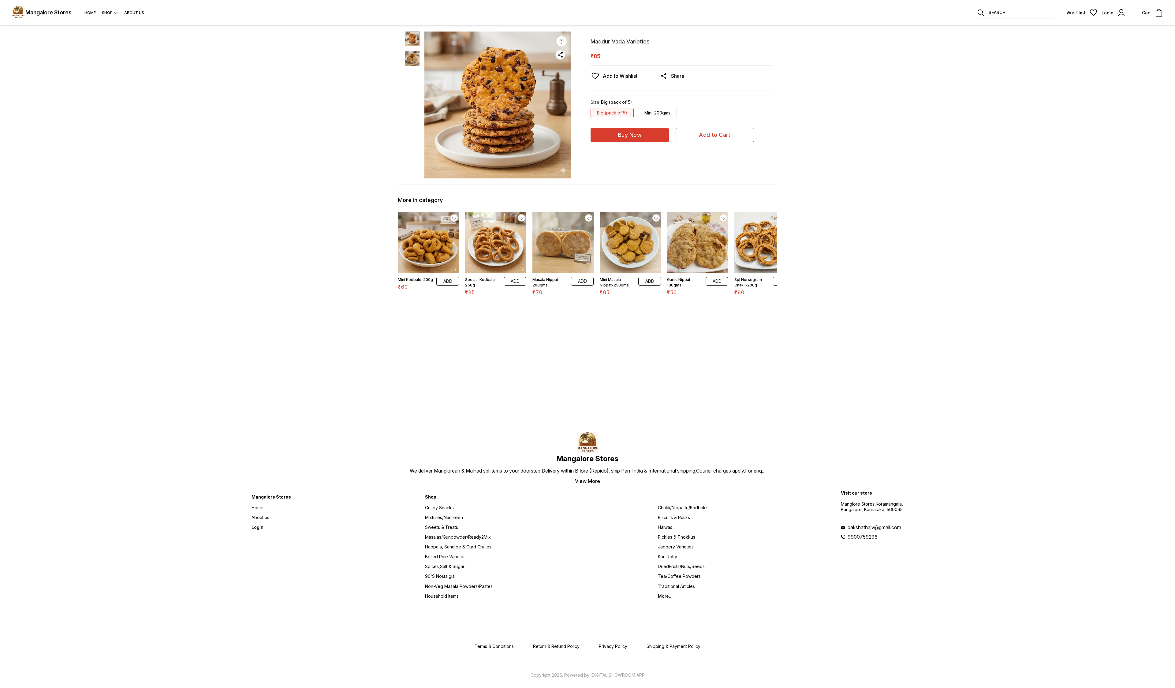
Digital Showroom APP (618, 675)
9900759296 (863, 537)
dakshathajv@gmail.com (874, 527)
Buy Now (630, 135)
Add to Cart (714, 135)
